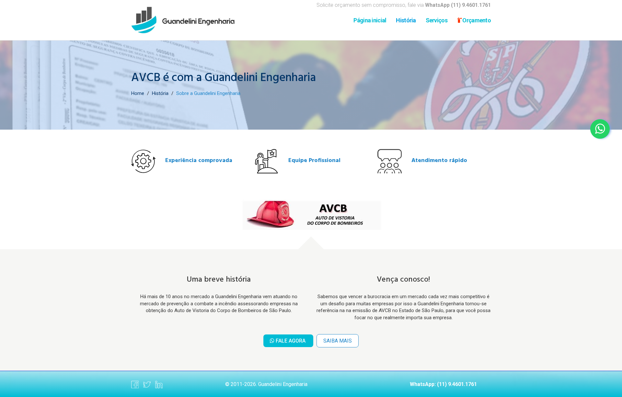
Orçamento (476, 20)
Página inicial (369, 20)
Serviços (436, 20)
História (406, 20)
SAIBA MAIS (337, 341)
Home (137, 93)
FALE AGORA (290, 341)
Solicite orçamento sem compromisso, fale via (404, 5)
